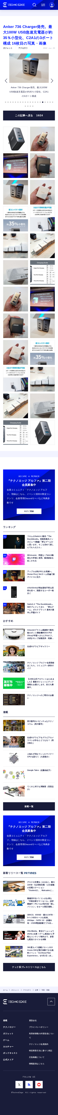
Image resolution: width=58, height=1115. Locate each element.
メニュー (43, 5)
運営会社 (33, 1020)
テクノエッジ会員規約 (38, 1044)
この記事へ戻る (29, 115)
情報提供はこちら (37, 1064)
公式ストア (8, 1060)
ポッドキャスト (10, 1053)
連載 (5, 1020)
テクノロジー (9, 1027)
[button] (6, 80)
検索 (34, 5)
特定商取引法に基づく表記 (40, 1051)
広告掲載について (37, 1057)
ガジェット (8, 1034)
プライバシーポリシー (38, 1027)
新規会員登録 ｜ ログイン (52, 5)
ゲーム (6, 1040)
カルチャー (8, 1047)
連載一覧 (28, 806)
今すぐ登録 (29, 511)
